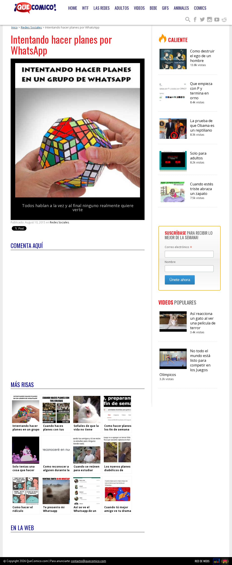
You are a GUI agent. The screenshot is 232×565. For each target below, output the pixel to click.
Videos (139, 8)
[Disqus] (78, 312)
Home (72, 8)
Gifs (165, 8)
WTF (85, 8)
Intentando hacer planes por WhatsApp (61, 44)
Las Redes (102, 8)
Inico (14, 27)
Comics (200, 8)
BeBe (153, 8)
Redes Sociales (31, 27)
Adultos (122, 8)
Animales (181, 8)
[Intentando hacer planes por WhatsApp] (77, 196)
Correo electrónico (178, 247)
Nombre (170, 262)
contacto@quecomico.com (88, 561)
